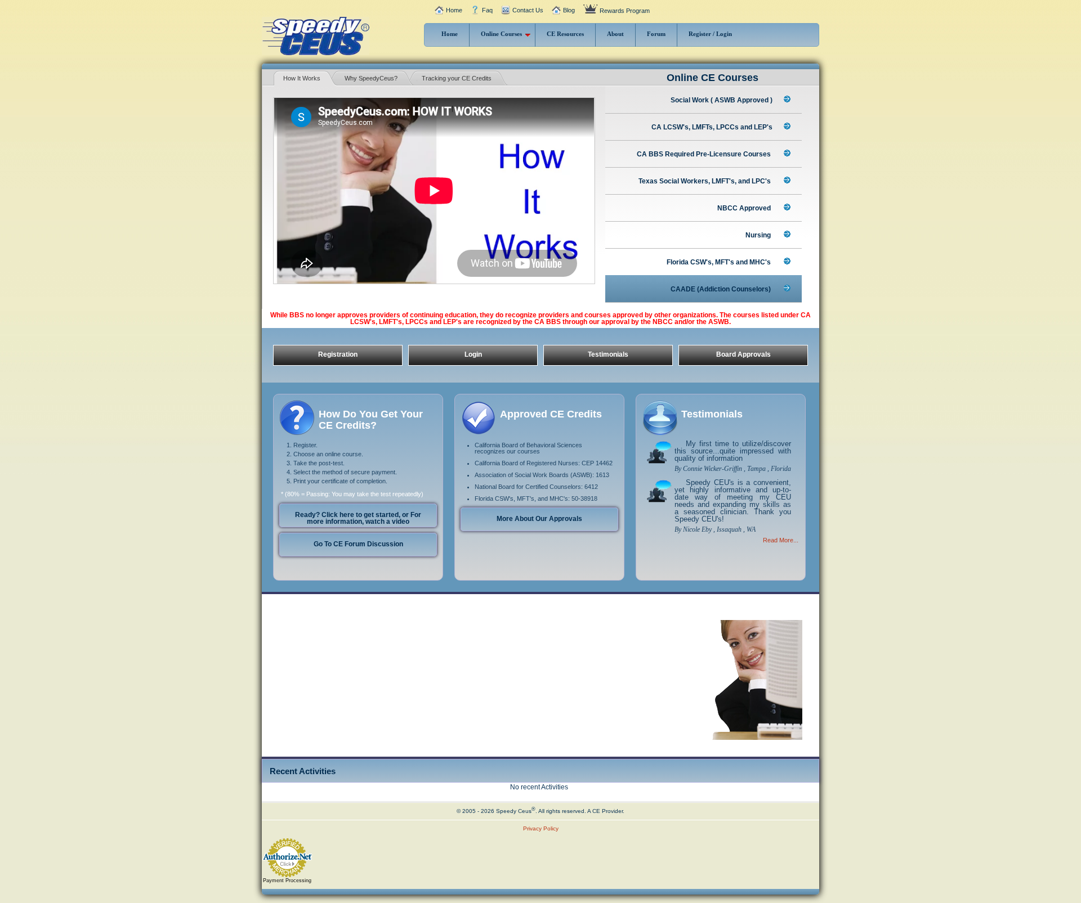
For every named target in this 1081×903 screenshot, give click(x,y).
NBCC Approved (744, 208)
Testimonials (608, 354)
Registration (338, 354)
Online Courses (501, 33)
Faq (487, 10)
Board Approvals (743, 354)
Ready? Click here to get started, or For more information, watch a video (358, 518)
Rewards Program (625, 10)
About (615, 33)
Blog (569, 10)
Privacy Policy (541, 828)
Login (473, 354)
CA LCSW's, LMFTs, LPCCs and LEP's (711, 127)
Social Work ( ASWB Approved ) (721, 100)
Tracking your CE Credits (457, 78)
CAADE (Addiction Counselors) (721, 289)
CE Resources (565, 33)
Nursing (758, 235)
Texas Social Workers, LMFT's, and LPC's (705, 181)
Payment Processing (287, 880)
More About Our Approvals (539, 519)
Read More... (780, 540)
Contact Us (527, 10)
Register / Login (710, 33)
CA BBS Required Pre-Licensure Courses (704, 154)
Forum (656, 33)
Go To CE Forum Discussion (358, 544)
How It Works (301, 78)
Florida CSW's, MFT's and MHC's (719, 262)
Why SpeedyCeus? (371, 78)
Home (454, 10)
